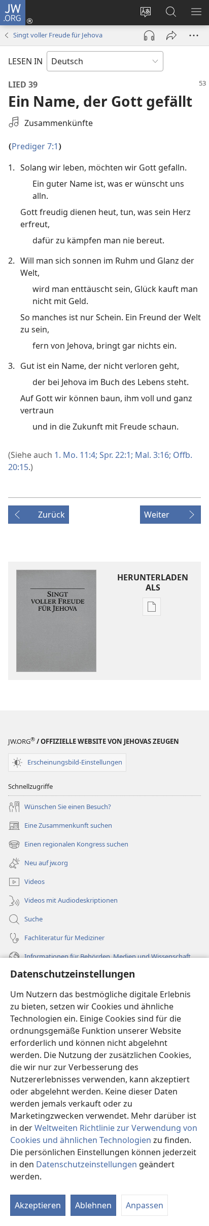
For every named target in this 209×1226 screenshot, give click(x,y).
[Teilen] (171, 35)
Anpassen (144, 1205)
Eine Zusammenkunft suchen (60, 826)
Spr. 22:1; (115, 454)
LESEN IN (25, 61)
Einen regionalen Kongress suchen (68, 845)
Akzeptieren (38, 1205)
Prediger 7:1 (35, 146)
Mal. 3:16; (152, 454)
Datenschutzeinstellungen (86, 1164)
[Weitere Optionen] (194, 35)
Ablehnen (93, 1205)
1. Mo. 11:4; (75, 454)
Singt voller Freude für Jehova (57, 34)
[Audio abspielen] (149, 35)
